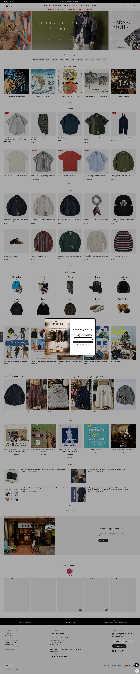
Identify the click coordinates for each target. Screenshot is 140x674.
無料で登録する (83, 342)
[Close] (94, 320)
